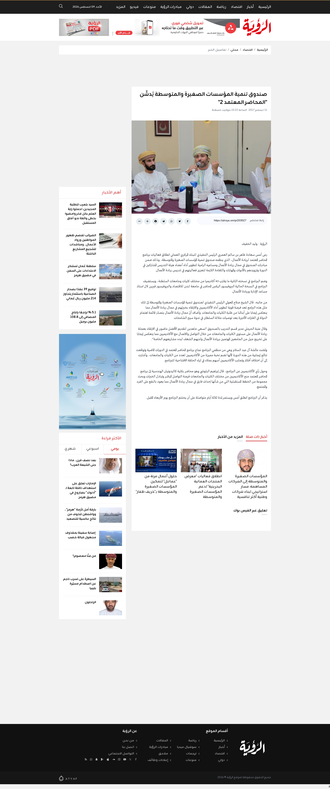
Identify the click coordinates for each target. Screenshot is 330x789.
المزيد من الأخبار (230, 437)
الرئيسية (264, 7)
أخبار (250, 7)
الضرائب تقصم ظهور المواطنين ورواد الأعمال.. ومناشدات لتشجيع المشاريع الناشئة (81, 244)
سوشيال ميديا (187, 747)
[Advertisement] (165, 70)
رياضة (221, 7)
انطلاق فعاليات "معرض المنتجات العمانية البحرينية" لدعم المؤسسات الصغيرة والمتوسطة (203, 486)
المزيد (120, 7)
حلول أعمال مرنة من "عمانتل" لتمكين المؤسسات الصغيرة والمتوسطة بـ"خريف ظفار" (156, 484)
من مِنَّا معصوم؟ (84, 556)
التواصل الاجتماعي (121, 753)
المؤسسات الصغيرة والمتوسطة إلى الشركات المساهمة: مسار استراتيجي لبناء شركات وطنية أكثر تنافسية (247, 486)
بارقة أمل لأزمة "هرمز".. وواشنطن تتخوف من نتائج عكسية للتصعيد (80, 514)
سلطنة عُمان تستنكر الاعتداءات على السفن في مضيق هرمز (81, 271)
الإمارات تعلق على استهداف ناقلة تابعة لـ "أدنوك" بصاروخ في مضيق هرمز (81, 490)
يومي (115, 449)
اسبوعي (92, 449)
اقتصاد (236, 7)
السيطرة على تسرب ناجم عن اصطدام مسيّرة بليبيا (79, 584)
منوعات (149, 7)
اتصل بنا (128, 747)
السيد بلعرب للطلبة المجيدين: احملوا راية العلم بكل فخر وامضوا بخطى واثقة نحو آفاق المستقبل (80, 214)
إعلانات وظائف (158, 760)
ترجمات (191, 753)
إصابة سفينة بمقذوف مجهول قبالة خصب (80, 535)
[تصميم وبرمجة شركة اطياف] (68, 778)
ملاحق (163, 753)
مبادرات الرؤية (171, 7)
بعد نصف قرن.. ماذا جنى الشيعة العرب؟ (82, 462)
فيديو (134, 7)
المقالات (205, 7)
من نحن (128, 740)
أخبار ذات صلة (256, 437)
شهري (70, 449)
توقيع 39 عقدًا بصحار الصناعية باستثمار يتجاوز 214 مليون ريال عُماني (79, 294)
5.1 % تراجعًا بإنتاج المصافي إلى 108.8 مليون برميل (83, 317)
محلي (234, 49)
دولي (190, 7)
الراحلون (90, 602)
